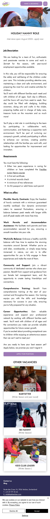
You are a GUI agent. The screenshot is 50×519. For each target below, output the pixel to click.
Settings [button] (25, 515)
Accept (37, 511)
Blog (5, 483)
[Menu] (45, 4)
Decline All (14, 511)
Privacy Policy (14, 505)
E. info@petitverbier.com (12, 494)
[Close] (47, 500)
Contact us (8, 481)
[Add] (25, 378)
